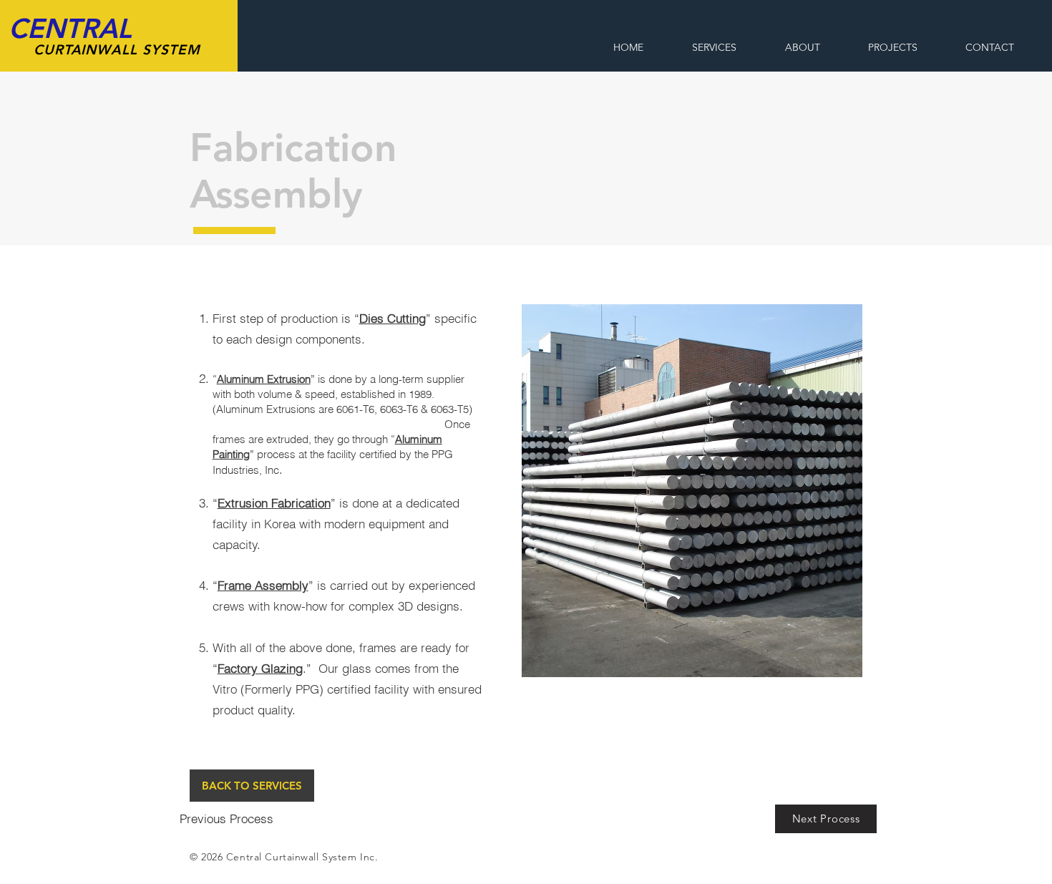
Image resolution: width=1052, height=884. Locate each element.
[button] (692, 490)
